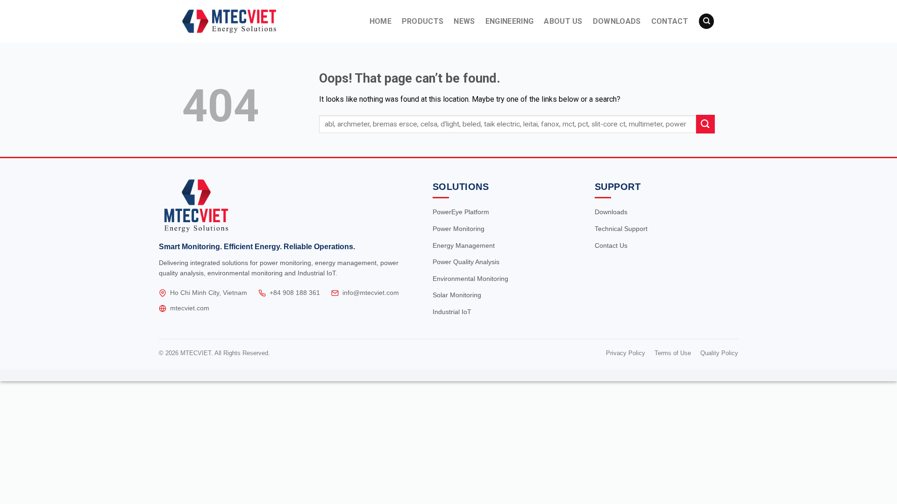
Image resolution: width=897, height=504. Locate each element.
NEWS (464, 21)
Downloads (611, 212)
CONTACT (669, 21)
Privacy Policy (625, 353)
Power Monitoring (458, 228)
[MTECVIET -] (246, 21)
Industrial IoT (452, 311)
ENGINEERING (509, 21)
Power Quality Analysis (466, 262)
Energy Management (464, 245)
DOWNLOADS (617, 21)
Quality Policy (719, 353)
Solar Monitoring (457, 295)
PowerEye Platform (461, 212)
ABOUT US (563, 21)
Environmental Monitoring (470, 278)
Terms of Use (673, 353)
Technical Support (621, 228)
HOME (381, 21)
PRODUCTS (423, 21)
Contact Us (611, 245)
